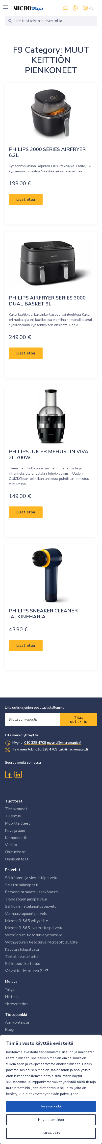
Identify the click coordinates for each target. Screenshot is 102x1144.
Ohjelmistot (15, 852)
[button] (5, 7)
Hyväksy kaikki (51, 1106)
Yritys (10, 989)
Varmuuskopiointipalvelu (26, 913)
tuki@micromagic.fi (73, 749)
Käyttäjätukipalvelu (22, 949)
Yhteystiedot (16, 1004)
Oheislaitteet (16, 859)
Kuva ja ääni (15, 830)
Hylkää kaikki (51, 1133)
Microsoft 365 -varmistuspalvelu (33, 928)
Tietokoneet (16, 809)
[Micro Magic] (28, 8)
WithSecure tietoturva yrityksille (33, 935)
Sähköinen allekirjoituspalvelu (30, 906)
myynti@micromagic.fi (64, 742)
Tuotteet (14, 801)
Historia (12, 996)
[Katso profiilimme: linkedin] (18, 774)
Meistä (11, 981)
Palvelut (13, 870)
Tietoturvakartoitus (22, 956)
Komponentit (16, 838)
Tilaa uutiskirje (78, 719)
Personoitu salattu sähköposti (31, 892)
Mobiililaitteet (17, 823)
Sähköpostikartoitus (22, 963)
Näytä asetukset (51, 1119)
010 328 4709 (46, 749)
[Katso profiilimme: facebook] (8, 774)
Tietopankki (16, 1014)
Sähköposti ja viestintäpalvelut (32, 878)
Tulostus (13, 816)
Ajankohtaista (17, 1022)
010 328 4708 (35, 742)
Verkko (11, 844)
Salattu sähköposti (21, 885)
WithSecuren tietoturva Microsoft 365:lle (41, 942)
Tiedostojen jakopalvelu (26, 899)
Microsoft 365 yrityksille (26, 921)
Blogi (9, 1029)
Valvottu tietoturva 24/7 (27, 971)
